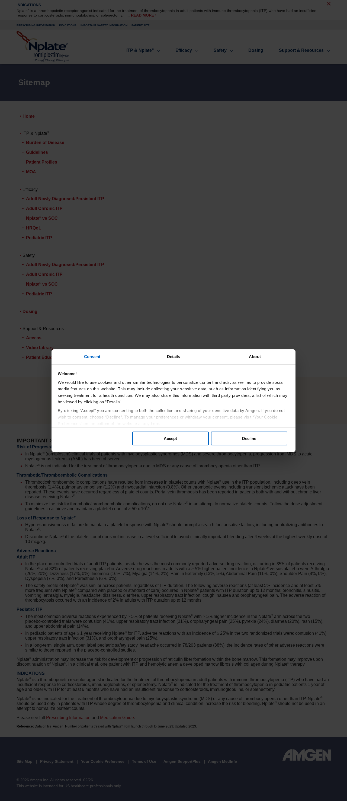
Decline (249, 438)
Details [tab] (173, 356)
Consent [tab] (92, 356)
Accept (170, 438)
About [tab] (255, 356)
